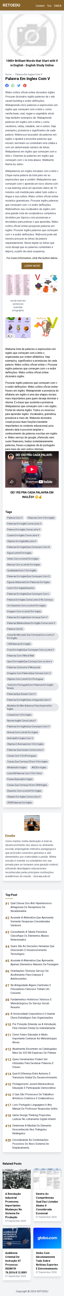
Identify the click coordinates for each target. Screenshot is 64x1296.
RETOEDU (11, 5)
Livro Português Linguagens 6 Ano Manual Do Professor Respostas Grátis (35, 1106)
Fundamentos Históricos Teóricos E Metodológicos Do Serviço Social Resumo (31, 1003)
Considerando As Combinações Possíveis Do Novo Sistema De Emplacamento (30, 1143)
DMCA (57, 5)
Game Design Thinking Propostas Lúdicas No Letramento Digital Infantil (34, 1117)
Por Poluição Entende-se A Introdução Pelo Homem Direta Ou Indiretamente (34, 1026)
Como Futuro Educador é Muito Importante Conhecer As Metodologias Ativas (34, 1038)
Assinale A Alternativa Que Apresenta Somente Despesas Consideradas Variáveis (32, 921)
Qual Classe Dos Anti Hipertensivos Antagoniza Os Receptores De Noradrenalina (31, 907)
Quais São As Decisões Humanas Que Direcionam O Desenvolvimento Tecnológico (32, 950)
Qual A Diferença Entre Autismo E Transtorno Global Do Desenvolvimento (34, 1075)
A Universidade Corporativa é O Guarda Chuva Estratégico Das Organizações (33, 1015)
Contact (40, 5)
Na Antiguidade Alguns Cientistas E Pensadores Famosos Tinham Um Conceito (31, 989)
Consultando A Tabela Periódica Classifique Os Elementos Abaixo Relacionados (30, 935)
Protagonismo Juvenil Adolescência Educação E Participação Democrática (33, 1085)
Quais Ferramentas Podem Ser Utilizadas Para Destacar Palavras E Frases (32, 1063)
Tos (49, 5)
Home (8, 74)
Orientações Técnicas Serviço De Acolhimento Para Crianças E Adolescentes (30, 974)
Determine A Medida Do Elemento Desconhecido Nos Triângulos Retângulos (31, 1129)
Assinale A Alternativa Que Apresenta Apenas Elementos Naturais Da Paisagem (34, 962)
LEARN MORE (32, 265)
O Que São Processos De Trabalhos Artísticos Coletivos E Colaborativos (33, 1096)
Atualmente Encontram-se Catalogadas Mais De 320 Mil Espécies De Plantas (34, 1050)
